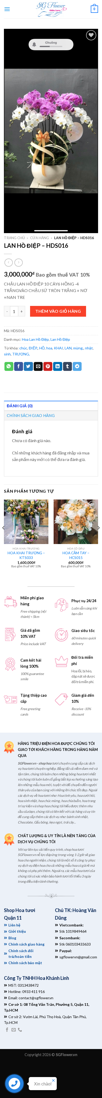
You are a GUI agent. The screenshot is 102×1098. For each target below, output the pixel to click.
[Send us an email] (14, 1030)
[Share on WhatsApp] (8, 366)
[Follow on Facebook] (7, 1030)
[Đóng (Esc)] (5, 1067)
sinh (7, 354)
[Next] (98, 538)
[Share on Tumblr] (67, 366)
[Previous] (3, 538)
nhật (89, 348)
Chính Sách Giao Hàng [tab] (31, 415)
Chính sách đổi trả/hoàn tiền (20, 953)
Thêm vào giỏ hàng (58, 311)
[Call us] (20, 1030)
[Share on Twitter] (28, 366)
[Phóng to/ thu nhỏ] (20, 1067)
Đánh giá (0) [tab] (20, 405)
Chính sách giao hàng (26, 944)
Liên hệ (14, 925)
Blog (12, 938)
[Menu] (7, 9)
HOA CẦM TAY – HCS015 (76, 555)
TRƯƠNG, (21, 354)
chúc (23, 348)
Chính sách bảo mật (25, 962)
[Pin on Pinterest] (47, 366)
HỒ (42, 348)
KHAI (58, 348)
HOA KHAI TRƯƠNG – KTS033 (26, 555)
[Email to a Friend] (38, 366)
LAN (68, 348)
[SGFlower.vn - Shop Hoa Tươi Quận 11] (51, 9)
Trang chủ (14, 238)
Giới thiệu (17, 931)
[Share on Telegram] (77, 366)
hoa (49, 348)
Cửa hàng (39, 238)
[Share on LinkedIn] (57, 366)
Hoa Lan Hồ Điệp (35, 339)
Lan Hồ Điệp (60, 339)
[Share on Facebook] (18, 366)
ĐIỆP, (33, 348)
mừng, (78, 348)
